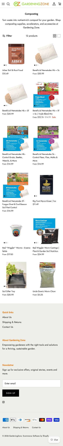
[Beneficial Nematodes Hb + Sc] (47, 54)
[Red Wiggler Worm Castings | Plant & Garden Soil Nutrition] (47, 231)
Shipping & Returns (11, 322)
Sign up (10, 393)
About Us (6, 317)
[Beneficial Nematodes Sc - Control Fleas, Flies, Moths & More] (47, 138)
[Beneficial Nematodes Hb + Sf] (16, 94)
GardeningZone (15, 435)
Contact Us (7, 327)
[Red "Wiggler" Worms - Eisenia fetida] (16, 231)
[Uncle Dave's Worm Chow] (47, 275)
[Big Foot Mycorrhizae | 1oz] (47, 184)
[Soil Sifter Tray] (16, 275)
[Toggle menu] (3, 4)
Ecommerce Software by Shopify (36, 435)
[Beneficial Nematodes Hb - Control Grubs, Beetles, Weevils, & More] (16, 138)
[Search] (9, 4)
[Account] (53, 4)
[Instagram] (3, 402)
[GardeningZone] (31, 3)
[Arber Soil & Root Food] (16, 54)
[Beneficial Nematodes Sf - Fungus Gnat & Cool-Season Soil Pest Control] (16, 184)
